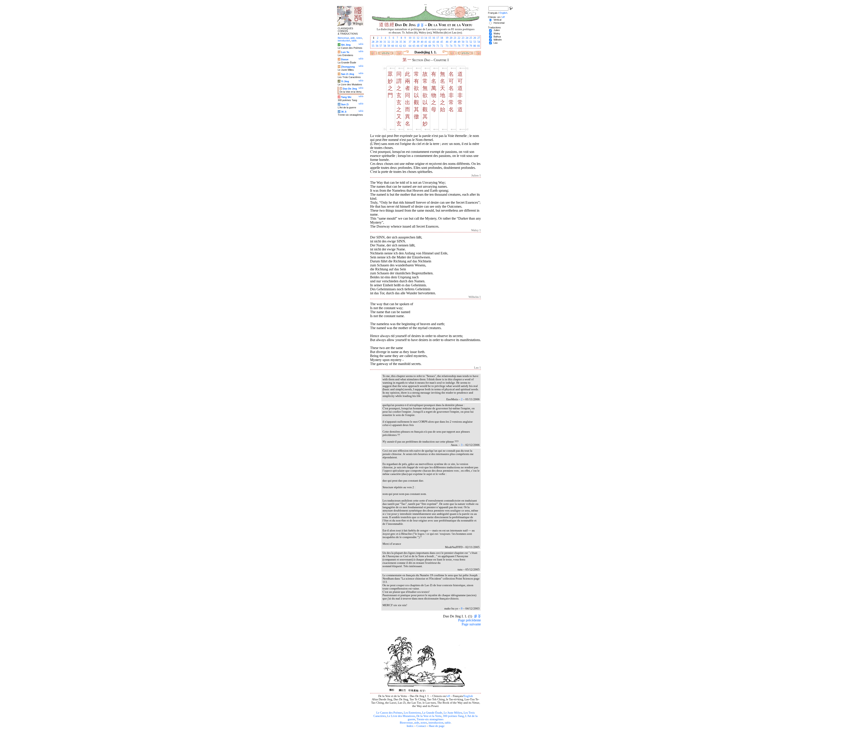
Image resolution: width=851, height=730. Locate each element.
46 (447, 41)
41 (425, 41)
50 (463, 41)
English (468, 696)
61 (396, 45)
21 (455, 37)
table (448, 722)
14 (425, 37)
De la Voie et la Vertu (428, 716)
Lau (496, 42)
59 (388, 45)
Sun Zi (345, 104)
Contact (421, 726)
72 (441, 45)
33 (392, 41)
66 (418, 45)
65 (414, 45)
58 (384, 45)
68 (425, 45)
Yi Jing (345, 81)
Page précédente (469, 620)
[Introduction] (418, 25)
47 (451, 41)
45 (441, 41)
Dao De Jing (350, 88)
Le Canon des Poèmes (389, 712)
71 (437, 45)
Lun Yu (345, 52)
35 (400, 41)
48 (455, 41)
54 (478, 41)
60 (392, 45)
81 (478, 45)
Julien (497, 30)
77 (463, 45)
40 (422, 41)
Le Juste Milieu (453, 712)
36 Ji (343, 111)
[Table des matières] (422, 25)
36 (404, 41)
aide (416, 722)
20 (451, 37)
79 (470, 45)
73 (447, 45)
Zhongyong (348, 66)
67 (422, 45)
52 (470, 41)
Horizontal (499, 22)
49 (459, 41)
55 (373, 45)
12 (418, 37)
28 (373, 41)
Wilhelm (498, 39)
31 (384, 41)
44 (437, 41)
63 (404, 45)
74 (451, 45)
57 (380, 45)
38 (414, 41)
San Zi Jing (347, 74)
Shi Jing (346, 44)
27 (478, 37)
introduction (435, 722)
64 (410, 45)
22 (459, 37)
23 (463, 37)
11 (414, 37)
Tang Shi (346, 97)
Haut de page (437, 726)
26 (474, 37)
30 (380, 41)
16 (433, 37)
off (448, 696)
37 (410, 41)
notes (424, 722)
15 (429, 37)
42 (429, 41)
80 (474, 45)
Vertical (497, 19)
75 (455, 45)
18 (441, 37)
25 (470, 37)
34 (396, 41)
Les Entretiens (412, 712)
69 (429, 45)
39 (418, 41)
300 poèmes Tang (453, 716)
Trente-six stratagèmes (430, 719)
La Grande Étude (432, 712)
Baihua (497, 36)
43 (433, 41)
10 (410, 37)
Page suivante (471, 624)
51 (467, 41)
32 (388, 41)
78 (467, 45)
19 (447, 37)
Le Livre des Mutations (401, 716)
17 (437, 37)
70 (433, 45)
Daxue (344, 59)
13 (422, 37)
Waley (497, 33)
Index (410, 726)
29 (377, 41)
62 (400, 45)
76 (459, 45)
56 (377, 45)
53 (474, 41)
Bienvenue (406, 722)
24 (467, 37)
